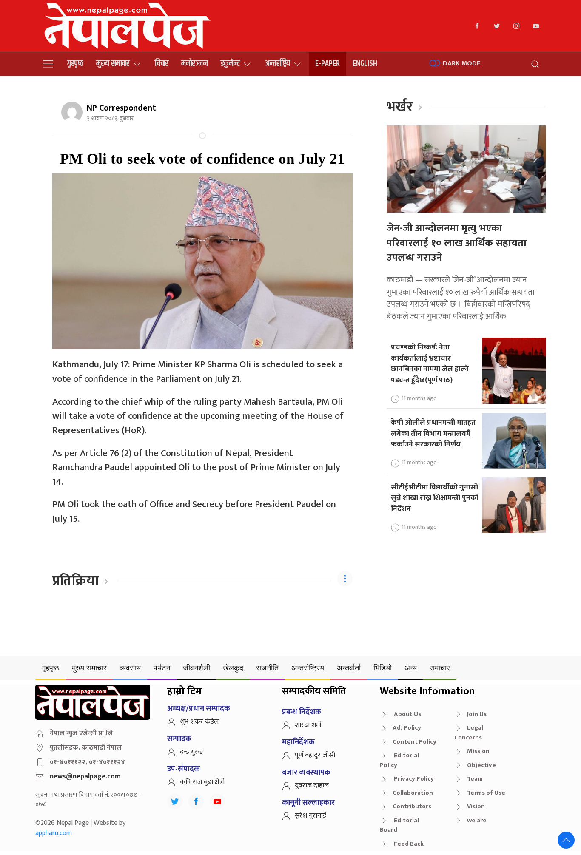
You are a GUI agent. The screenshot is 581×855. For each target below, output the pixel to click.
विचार (161, 63)
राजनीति (267, 667)
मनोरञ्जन (194, 63)
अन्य (410, 667)
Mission (478, 751)
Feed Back (408, 843)
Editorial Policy (399, 760)
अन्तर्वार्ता (349, 667)
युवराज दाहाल (312, 785)
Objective (481, 765)
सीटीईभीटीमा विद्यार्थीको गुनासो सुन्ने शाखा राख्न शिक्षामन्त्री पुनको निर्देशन (434, 498)
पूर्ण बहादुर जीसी (315, 755)
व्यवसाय (130, 667)
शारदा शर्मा (308, 725)
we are (477, 820)
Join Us (477, 714)
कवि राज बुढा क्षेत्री (202, 782)
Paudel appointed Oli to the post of (178, 467)
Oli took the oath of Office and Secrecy (146, 504)
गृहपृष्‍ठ (75, 63)
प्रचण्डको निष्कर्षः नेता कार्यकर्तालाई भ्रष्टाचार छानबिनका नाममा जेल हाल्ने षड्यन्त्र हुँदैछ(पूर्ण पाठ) (430, 363)
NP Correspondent (121, 108)
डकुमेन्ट (230, 63)
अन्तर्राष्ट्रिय (277, 63)
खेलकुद (233, 667)
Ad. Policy (407, 727)
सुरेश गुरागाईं (310, 815)
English (365, 63)
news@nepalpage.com (85, 776)
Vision (476, 806)
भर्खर (400, 107)
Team (475, 778)
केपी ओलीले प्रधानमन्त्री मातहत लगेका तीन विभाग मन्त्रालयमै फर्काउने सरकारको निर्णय (433, 433)
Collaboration (413, 792)
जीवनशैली (196, 667)
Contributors (412, 806)
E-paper (327, 63)
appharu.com (53, 833)
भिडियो (382, 667)
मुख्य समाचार (113, 63)
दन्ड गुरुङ (192, 752)
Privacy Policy (413, 778)
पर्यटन (162, 667)
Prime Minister (281, 467)
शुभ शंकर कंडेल (199, 721)
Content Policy (414, 741)
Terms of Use (486, 792)
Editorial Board (399, 825)
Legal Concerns (468, 732)
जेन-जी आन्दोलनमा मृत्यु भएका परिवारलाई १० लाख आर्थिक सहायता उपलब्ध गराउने (457, 243)
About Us (407, 714)
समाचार (440, 667)
